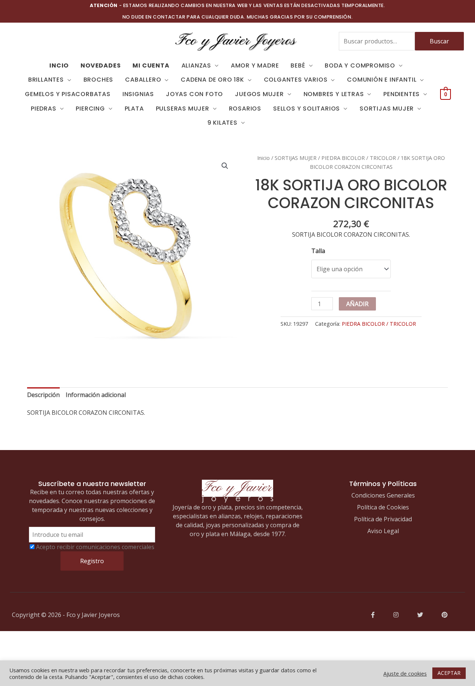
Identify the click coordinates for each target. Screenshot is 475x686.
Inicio (263, 157)
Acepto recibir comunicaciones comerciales (95, 547)
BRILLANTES (46, 79)
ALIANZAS (196, 65)
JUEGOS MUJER (259, 94)
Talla (318, 251)
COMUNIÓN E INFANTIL (381, 79)
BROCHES (98, 79)
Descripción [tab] (43, 395)
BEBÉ (298, 65)
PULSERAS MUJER (182, 108)
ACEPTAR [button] (449, 672)
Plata (134, 108)
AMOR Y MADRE (255, 65)
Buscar (439, 41)
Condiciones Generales (383, 495)
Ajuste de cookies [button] (405, 673)
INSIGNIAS (138, 94)
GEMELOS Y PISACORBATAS (68, 94)
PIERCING (90, 108)
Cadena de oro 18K (212, 79)
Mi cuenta (150, 65)
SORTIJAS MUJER (387, 108)
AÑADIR (357, 304)
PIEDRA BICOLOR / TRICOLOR (358, 157)
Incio (59, 65)
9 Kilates (222, 122)
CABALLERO (143, 79)
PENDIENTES (401, 94)
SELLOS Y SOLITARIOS (306, 108)
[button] (225, 166)
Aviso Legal (383, 531)
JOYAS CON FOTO (194, 94)
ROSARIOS (245, 108)
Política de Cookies (383, 507)
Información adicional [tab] (96, 395)
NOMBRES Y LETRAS (334, 94)
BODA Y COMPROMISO (360, 65)
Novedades (101, 65)
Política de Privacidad (383, 519)
